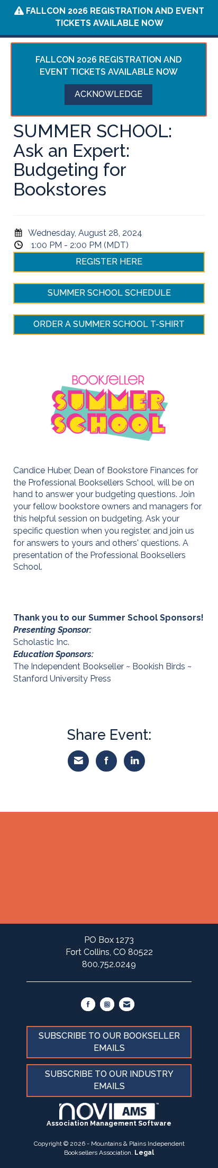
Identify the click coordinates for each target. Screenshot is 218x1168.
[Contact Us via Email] (126, 1004)
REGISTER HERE (109, 261)
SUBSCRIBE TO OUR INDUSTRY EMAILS (109, 1080)
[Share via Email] (78, 761)
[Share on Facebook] (106, 761)
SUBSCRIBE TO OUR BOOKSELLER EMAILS (109, 1042)
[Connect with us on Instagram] (107, 1004)
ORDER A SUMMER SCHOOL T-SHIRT (109, 324)
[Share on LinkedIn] (134, 761)
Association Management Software (109, 1123)
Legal (144, 1152)
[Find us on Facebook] (88, 1004)
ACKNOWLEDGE (108, 94)
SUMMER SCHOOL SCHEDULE (109, 293)
